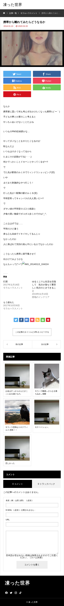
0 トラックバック (46, 484)
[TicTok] (20, 592)
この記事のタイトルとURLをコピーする (32, 332)
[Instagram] (15, 592)
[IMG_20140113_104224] (35, 264)
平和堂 (6, 198)
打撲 (5, 281)
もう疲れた (8, 302)
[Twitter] (11, 592)
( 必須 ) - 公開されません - (20, 510)
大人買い (33, 198)
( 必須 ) (19, 500)
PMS (14, 131)
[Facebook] (6, 592)
